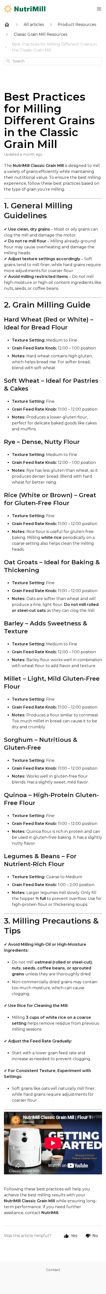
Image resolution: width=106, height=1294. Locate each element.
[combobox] (53, 61)
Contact (53, 1270)
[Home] (7, 25)
